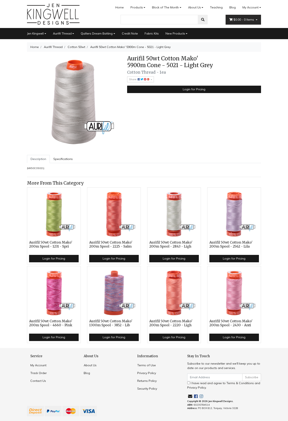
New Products (175, 33)
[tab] (38, 159)
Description (38, 159)
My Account (250, 7)
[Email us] (190, 396)
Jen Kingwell (35, 33)
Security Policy (147, 388)
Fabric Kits (152, 33)
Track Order (38, 373)
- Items (244, 19)
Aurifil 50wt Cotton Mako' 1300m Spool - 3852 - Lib (110, 323)
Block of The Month (165, 7)
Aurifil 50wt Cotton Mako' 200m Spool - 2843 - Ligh (170, 244)
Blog (232, 7)
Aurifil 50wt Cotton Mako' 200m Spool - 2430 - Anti (231, 323)
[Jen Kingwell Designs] (53, 14)
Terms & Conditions (240, 383)
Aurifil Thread (62, 33)
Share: (133, 79)
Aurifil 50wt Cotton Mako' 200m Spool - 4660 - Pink (50, 323)
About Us (194, 7)
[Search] (203, 19)
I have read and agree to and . (223, 385)
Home (119, 7)
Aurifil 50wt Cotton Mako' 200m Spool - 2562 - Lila (231, 244)
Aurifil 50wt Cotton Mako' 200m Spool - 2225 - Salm (110, 244)
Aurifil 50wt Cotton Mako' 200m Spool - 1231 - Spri (50, 244)
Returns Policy (147, 381)
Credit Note (130, 33)
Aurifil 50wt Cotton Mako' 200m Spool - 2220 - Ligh (170, 323)
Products (137, 7)
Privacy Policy (146, 373)
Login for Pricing (194, 89)
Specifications (63, 159)
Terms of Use (146, 365)
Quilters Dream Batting (97, 33)
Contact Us (38, 381)
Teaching (216, 7)
